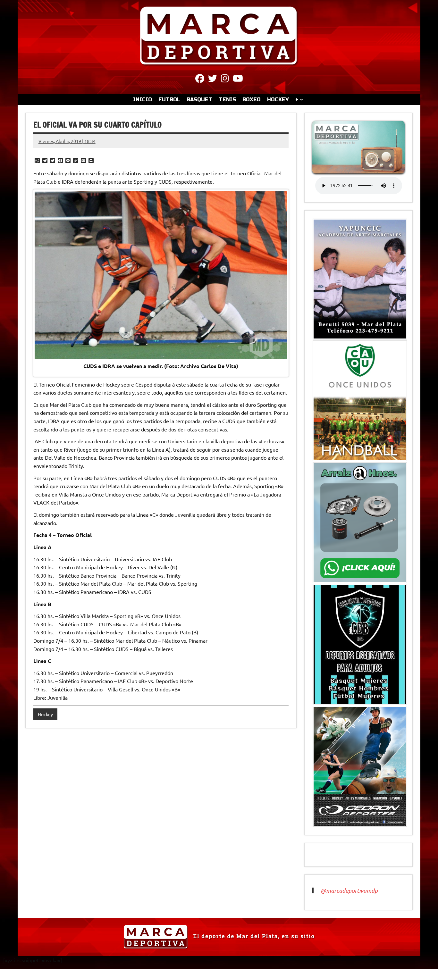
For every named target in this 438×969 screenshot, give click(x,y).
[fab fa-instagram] (225, 79)
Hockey (45, 714)
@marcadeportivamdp (349, 890)
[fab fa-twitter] (212, 79)
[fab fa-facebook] (199, 79)
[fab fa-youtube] (238, 79)
